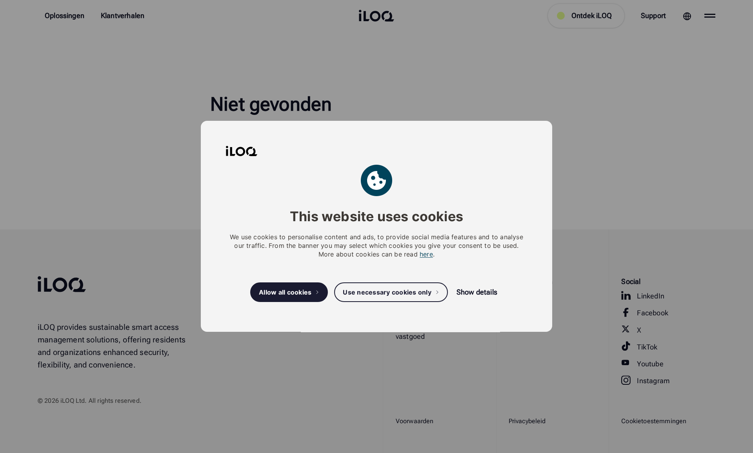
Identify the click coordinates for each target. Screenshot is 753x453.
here (426, 254)
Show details (477, 292)
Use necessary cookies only (387, 292)
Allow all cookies (285, 292)
